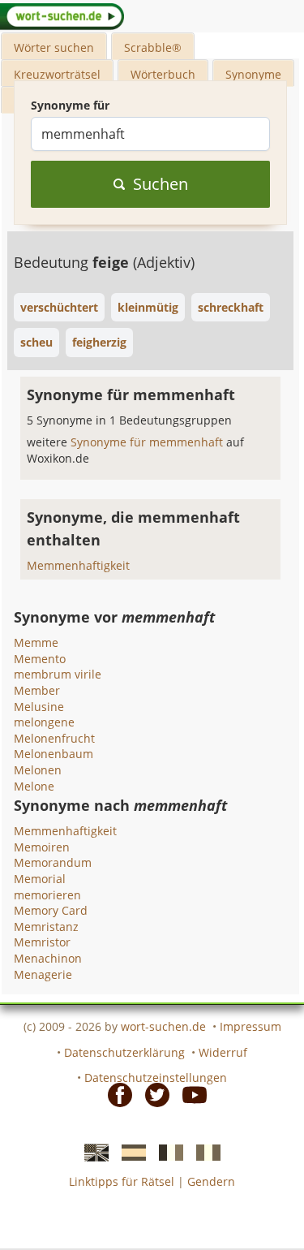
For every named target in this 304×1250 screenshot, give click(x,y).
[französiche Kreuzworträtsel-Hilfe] (166, 1151)
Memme (36, 642)
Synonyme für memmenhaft (148, 442)
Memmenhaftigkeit (78, 565)
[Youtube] (190, 1094)
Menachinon (48, 958)
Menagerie (43, 974)
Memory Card (51, 910)
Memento (40, 658)
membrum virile (57, 674)
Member (37, 690)
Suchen (160, 184)
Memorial (40, 878)
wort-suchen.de (163, 1026)
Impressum (250, 1026)
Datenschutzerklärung (124, 1052)
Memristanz (46, 926)
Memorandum (53, 862)
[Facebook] (115, 1094)
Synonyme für (70, 105)
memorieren (47, 895)
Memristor (42, 942)
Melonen (38, 770)
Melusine (39, 706)
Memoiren (42, 847)
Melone (34, 786)
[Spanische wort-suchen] (129, 1151)
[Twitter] (152, 1094)
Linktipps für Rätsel (121, 1181)
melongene (44, 722)
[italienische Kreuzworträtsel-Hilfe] (203, 1151)
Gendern (211, 1181)
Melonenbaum (53, 753)
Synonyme (253, 74)
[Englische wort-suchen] (92, 1151)
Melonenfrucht (54, 738)
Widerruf (223, 1052)
